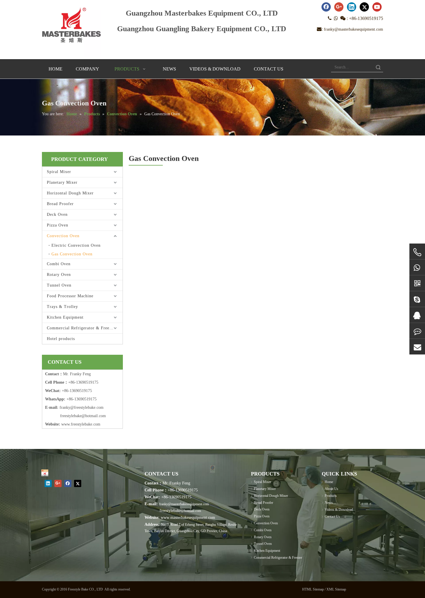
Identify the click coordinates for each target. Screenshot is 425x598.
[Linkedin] (351, 7)
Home (329, 482)
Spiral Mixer (59, 172)
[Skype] (417, 299)
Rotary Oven (59, 274)
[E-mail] (417, 346)
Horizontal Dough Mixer (70, 193)
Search (378, 67)
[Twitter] (364, 7)
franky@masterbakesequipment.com (353, 29)
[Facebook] (326, 7)
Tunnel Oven (59, 285)
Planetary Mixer (62, 182)
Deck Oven (57, 214)
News (329, 503)
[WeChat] (417, 283)
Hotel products (61, 339)
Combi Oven (59, 264)
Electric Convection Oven (76, 245)
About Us (331, 489)
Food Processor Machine (70, 296)
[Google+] (338, 7)
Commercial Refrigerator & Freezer (81, 328)
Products (331, 496)
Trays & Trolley (62, 306)
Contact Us (332, 517)
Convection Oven (63, 236)
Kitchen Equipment (65, 317)
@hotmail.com (191, 511)
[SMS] (417, 330)
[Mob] (417, 252)
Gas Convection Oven (72, 254)
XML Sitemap (336, 589)
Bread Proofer (60, 204)
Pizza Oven (57, 225)
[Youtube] (377, 7)
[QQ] (417, 315)
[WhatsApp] (417, 267)
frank (64, 407)
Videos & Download (339, 510)
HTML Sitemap (313, 589)
